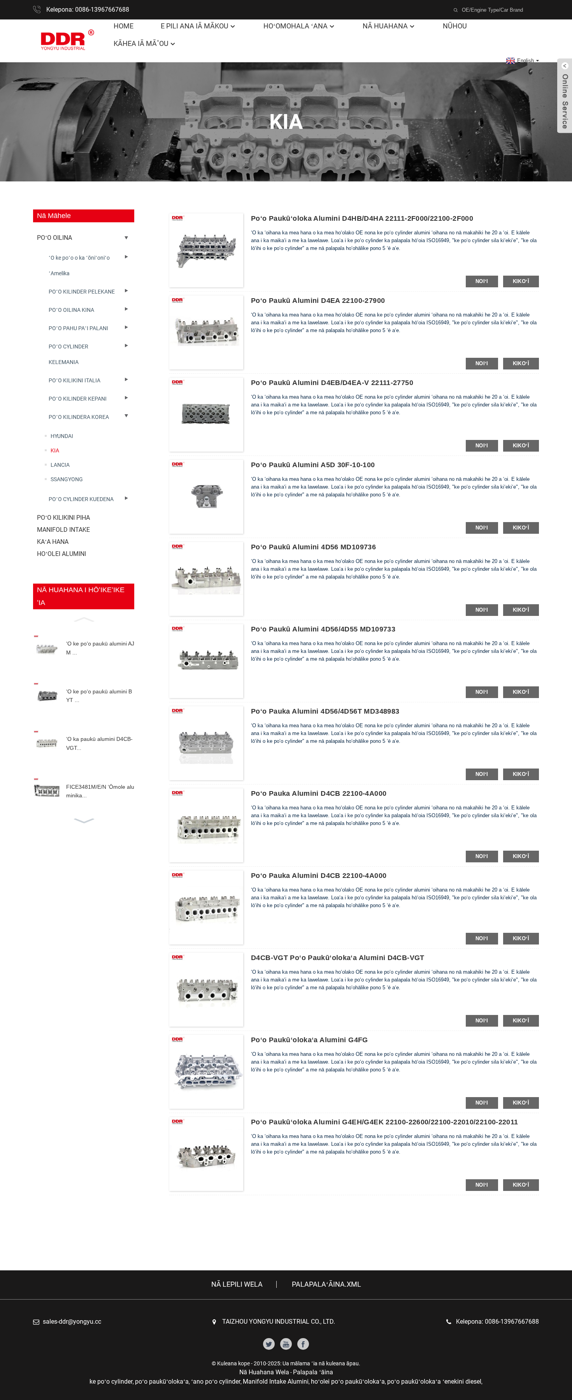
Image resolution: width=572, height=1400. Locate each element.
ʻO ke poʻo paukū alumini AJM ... (100, 647)
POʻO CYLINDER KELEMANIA (68, 354)
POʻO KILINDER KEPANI (78, 399)
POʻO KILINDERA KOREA (79, 417)
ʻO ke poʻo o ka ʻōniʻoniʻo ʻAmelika (79, 265)
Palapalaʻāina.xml (326, 1284)
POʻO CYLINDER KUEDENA (81, 499)
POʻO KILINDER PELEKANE (82, 291)
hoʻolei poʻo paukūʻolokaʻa (348, 1381)
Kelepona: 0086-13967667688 (87, 9)
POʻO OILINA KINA (71, 310)
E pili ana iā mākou (194, 26)
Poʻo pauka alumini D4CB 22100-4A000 (318, 793)
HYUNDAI (62, 436)
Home (123, 26)
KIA (55, 450)
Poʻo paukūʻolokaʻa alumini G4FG (309, 1040)
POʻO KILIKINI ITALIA (74, 380)
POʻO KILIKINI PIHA (63, 517)
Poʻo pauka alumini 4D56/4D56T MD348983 (325, 711)
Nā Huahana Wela (264, 1372)
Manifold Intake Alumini (276, 1381)
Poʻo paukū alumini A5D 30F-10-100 (313, 465)
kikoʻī (521, 281)
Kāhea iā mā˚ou (141, 43)
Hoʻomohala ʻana (295, 26)
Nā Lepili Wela (237, 1284)
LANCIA (60, 465)
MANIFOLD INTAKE (63, 529)
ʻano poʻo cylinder (215, 1381)
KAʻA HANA (52, 541)
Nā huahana (385, 26)
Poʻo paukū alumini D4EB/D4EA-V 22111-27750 (332, 383)
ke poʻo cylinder (111, 1381)
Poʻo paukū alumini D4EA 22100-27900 (318, 300)
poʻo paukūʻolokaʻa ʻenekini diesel (434, 1381)
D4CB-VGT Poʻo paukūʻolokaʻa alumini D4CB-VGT (338, 958)
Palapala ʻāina (313, 1372)
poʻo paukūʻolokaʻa (162, 1381)
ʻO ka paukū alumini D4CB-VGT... (99, 743)
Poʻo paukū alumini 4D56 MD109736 (313, 547)
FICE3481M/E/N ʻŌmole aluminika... (100, 791)
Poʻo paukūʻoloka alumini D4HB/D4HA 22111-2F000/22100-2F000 (362, 218)
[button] (83, 618)
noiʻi (481, 281)
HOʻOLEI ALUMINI (61, 554)
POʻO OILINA (54, 237)
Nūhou (455, 26)
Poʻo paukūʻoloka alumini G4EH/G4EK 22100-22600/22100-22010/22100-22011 (384, 1122)
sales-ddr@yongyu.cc (72, 1321)
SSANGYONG (67, 479)
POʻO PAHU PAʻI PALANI (78, 328)
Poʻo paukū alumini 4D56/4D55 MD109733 (323, 629)
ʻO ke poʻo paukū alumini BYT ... (99, 695)
